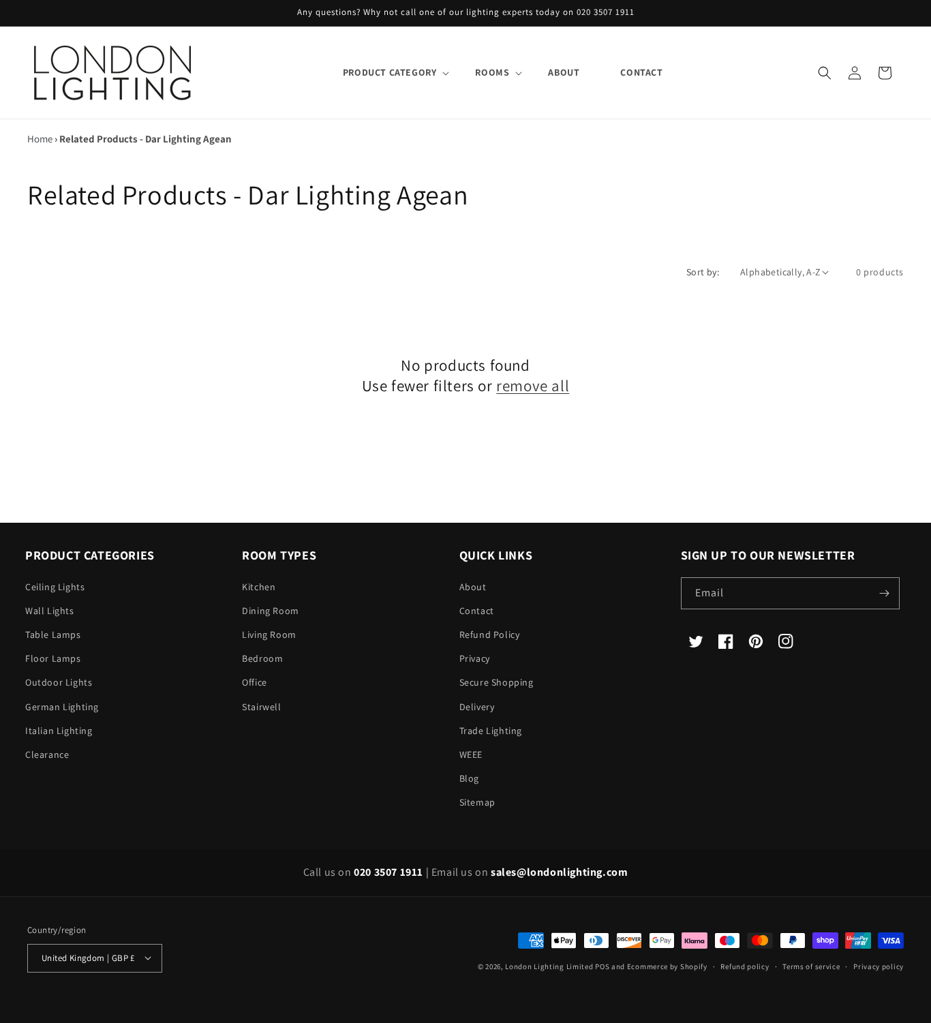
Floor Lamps (53, 658)
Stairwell (261, 707)
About (473, 587)
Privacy (474, 658)
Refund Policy (489, 634)
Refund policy (744, 966)
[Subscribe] (884, 593)
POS (602, 966)
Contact (476, 611)
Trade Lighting (490, 730)
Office (254, 683)
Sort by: (702, 272)
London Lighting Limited (549, 966)
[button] (388, 72)
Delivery (477, 707)
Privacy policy (878, 966)
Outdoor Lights (58, 683)
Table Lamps (53, 634)
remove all (532, 386)
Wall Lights (49, 611)
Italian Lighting (59, 730)
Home (39, 138)
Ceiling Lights (55, 587)
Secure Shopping (496, 683)
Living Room (269, 634)
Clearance (47, 754)
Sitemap (477, 803)
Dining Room (270, 611)
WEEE (471, 754)
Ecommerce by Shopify (667, 966)
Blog (469, 778)
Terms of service (811, 966)
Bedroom (262, 658)
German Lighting (62, 707)
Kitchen (258, 587)
